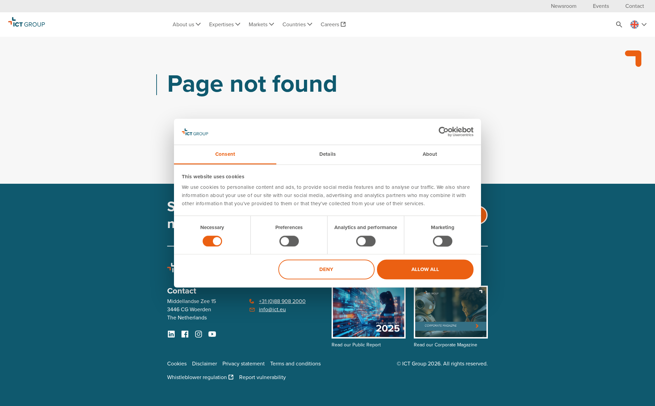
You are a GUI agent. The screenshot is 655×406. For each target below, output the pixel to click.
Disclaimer (204, 363)
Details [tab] (327, 154)
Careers (330, 24)
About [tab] (430, 154)
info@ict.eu (272, 309)
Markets (259, 24)
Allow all (425, 269)
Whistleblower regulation (197, 377)
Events (601, 6)
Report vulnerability (262, 377)
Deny (326, 269)
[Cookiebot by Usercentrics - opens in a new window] (444, 131)
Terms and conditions (295, 363)
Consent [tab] (225, 154)
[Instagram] (198, 334)
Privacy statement (243, 363)
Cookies (177, 363)
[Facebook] (185, 334)
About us (184, 24)
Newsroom (564, 6)
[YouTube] (212, 334)
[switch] (289, 241)
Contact (634, 6)
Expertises (222, 24)
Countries (294, 24)
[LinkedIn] (171, 334)
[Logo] (26, 24)
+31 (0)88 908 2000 (282, 301)
